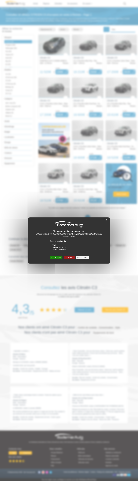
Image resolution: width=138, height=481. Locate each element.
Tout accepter (56, 257)
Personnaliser (82, 257)
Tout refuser (69, 257)
